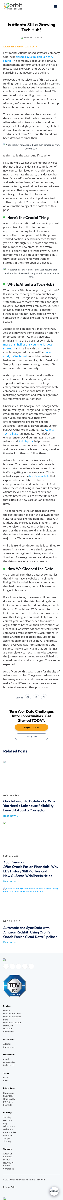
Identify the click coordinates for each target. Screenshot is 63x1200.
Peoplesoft (8, 1031)
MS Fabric (8, 1102)
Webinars (8, 1129)
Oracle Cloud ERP (12, 1013)
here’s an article (39, 476)
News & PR (8, 1162)
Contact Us (8, 1168)
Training (7, 1117)
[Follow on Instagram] (12, 966)
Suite (5, 1019)
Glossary (7, 1120)
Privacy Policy (10, 1187)
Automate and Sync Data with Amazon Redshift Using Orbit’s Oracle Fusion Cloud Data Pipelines (30, 932)
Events (6, 1159)
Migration (8, 1025)
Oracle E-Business (12, 1016)
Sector (6, 1077)
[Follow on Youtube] (25, 966)
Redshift (7, 1105)
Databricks (8, 1093)
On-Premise (9, 1062)
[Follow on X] (31, 966)
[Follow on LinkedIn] (18, 966)
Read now (10, 815)
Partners (7, 1156)
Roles (6, 1080)
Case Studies (9, 1132)
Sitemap (7, 1141)
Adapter (7, 1044)
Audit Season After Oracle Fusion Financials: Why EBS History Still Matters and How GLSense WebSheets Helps (30, 869)
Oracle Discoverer (12, 1022)
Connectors (9, 1047)
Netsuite (7, 1028)
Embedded (8, 1065)
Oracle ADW (9, 1099)
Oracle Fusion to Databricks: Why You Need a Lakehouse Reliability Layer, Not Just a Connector (29, 805)
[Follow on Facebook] (6, 966)
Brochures (8, 1135)
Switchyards (26, 441)
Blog (5, 1123)
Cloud (6, 1059)
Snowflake (8, 1095)
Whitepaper (9, 1126)
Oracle (6, 1010)
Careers (7, 1165)
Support (7, 1138)
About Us (7, 1153)
